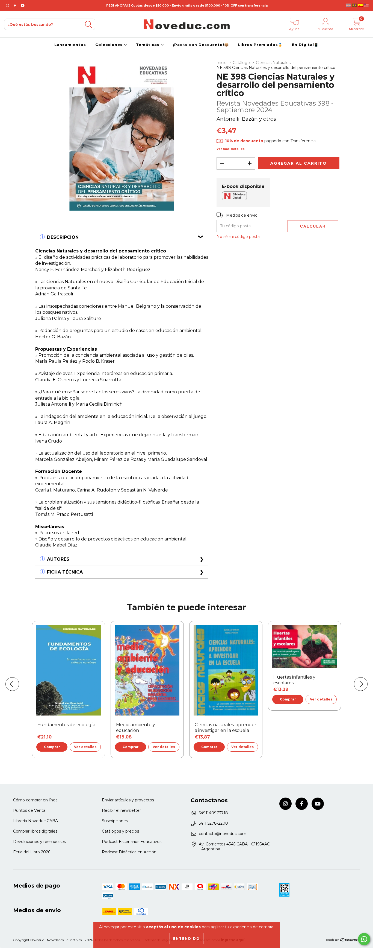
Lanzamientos (70, 44)
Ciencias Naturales (273, 62)
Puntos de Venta (29, 810)
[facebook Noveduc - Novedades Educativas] (15, 5)
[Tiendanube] (343, 940)
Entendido (186, 939)
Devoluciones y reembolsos (39, 841)
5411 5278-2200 (213, 823)
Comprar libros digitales (35, 831)
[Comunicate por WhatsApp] (364, 939)
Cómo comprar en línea (35, 800)
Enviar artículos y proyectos (128, 800)
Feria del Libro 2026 (31, 852)
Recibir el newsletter (121, 810)
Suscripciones (115, 820)
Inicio (222, 62)
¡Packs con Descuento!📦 (201, 44)
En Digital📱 (305, 44)
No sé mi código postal (238, 236)
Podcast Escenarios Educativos (131, 841)
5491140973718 (213, 812)
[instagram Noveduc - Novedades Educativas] (8, 5)
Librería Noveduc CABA (35, 820)
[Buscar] (88, 24)
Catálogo (241, 62)
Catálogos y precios (120, 831)
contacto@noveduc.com (222, 833)
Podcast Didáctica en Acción (129, 852)
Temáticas (148, 44)
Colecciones (109, 44)
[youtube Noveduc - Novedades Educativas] (22, 5)
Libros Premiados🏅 (260, 44)
